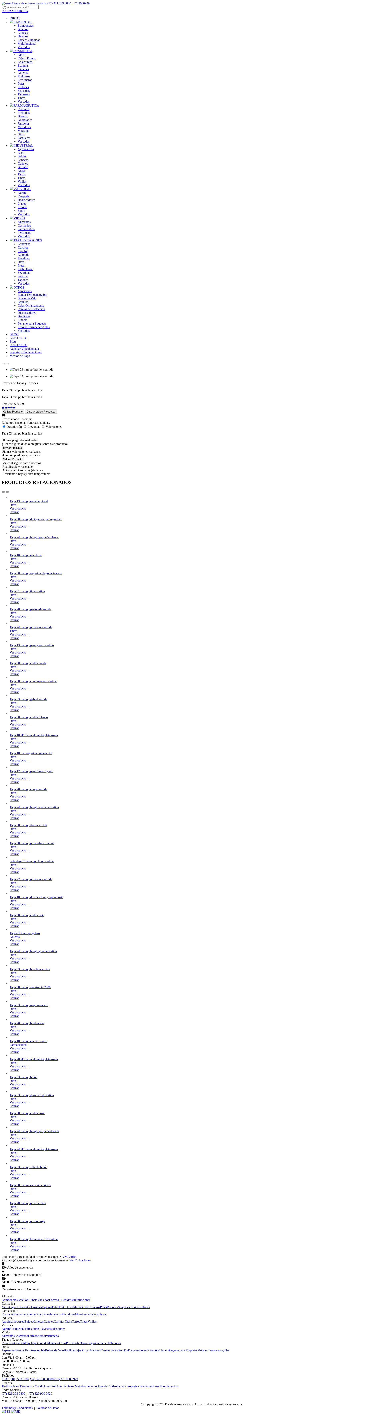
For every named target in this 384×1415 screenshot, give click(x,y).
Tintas (21, 178)
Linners (22, 320)
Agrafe (22, 192)
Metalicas (24, 258)
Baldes (22, 156)
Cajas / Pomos (27, 58)
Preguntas (34, 426)
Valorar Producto (12, 459)
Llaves (22, 203)
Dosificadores (26, 200)
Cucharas (23, 109)
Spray (21, 210)
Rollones (23, 87)
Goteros (23, 72)
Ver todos (24, 47)
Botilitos (23, 302)
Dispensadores (27, 312)
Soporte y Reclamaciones (143, 1386)
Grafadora (24, 316)
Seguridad (24, 272)
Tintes (21, 98)
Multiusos (24, 76)
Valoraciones (54, 426)
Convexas (24, 244)
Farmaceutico (26, 229)
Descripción (14, 426)
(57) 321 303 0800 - (15, 1393)
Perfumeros (25, 80)
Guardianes (25, 120)
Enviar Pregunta (12, 447)
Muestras (23, 130)
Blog (163, 1386)
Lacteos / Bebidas (29, 40)
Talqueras (24, 94)
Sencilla (23, 276)
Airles (21, 54)
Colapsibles (25, 62)
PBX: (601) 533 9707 (15, 1379)
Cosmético (24, 225)
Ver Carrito (69, 1256)
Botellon (23, 29)
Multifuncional (27, 43)
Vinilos (22, 181)
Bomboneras (26, 25)
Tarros (22, 174)
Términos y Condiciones (35, 1386)
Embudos (24, 112)
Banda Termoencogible (32, 294)
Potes (21, 83)
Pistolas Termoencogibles (34, 327)
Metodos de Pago (86, 1386)
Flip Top (23, 251)
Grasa (21, 170)
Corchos (23, 247)
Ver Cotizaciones (80, 1260)
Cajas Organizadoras (31, 305)
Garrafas (23, 167)
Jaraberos (23, 123)
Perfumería (24, 232)
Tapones (23, 280)
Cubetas (23, 32)
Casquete (23, 196)
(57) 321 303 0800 (42, 1379)
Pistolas (22, 207)
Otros (21, 134)
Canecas (23, 160)
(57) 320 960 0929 (66, 1379)
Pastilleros (24, 138)
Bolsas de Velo (27, 298)
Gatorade (23, 254)
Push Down (25, 269)
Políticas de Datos (62, 1386)
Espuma (23, 65)
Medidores (24, 127)
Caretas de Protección (31, 309)
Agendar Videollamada (112, 1386)
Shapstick (24, 90)
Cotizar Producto (13, 411)
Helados (23, 36)
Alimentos (24, 222)
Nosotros (173, 1386)
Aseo (21, 152)
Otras (21, 262)
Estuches (23, 69)
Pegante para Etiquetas (32, 323)
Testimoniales (10, 1386)
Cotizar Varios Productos (41, 411)
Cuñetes (23, 163)
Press (21, 265)
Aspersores (25, 291)
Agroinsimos (26, 149)
